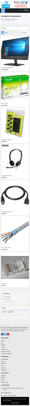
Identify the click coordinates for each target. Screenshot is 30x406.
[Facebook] (2, 334)
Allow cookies (15, 402)
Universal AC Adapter (6, 139)
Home (2, 19)
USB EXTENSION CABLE (6, 211)
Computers (14, 19)
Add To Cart (13, 52)
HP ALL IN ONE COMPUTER (7, 67)
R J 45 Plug (4, 283)
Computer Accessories (9, 301)
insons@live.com (7, 392)
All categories (7, 296)
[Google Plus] (8, 334)
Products (7, 19)
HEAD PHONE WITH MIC (6, 175)
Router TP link (4, 103)
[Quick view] (16, 52)
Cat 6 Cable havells (6, 247)
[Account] (22, 10)
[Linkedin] (5, 334)
